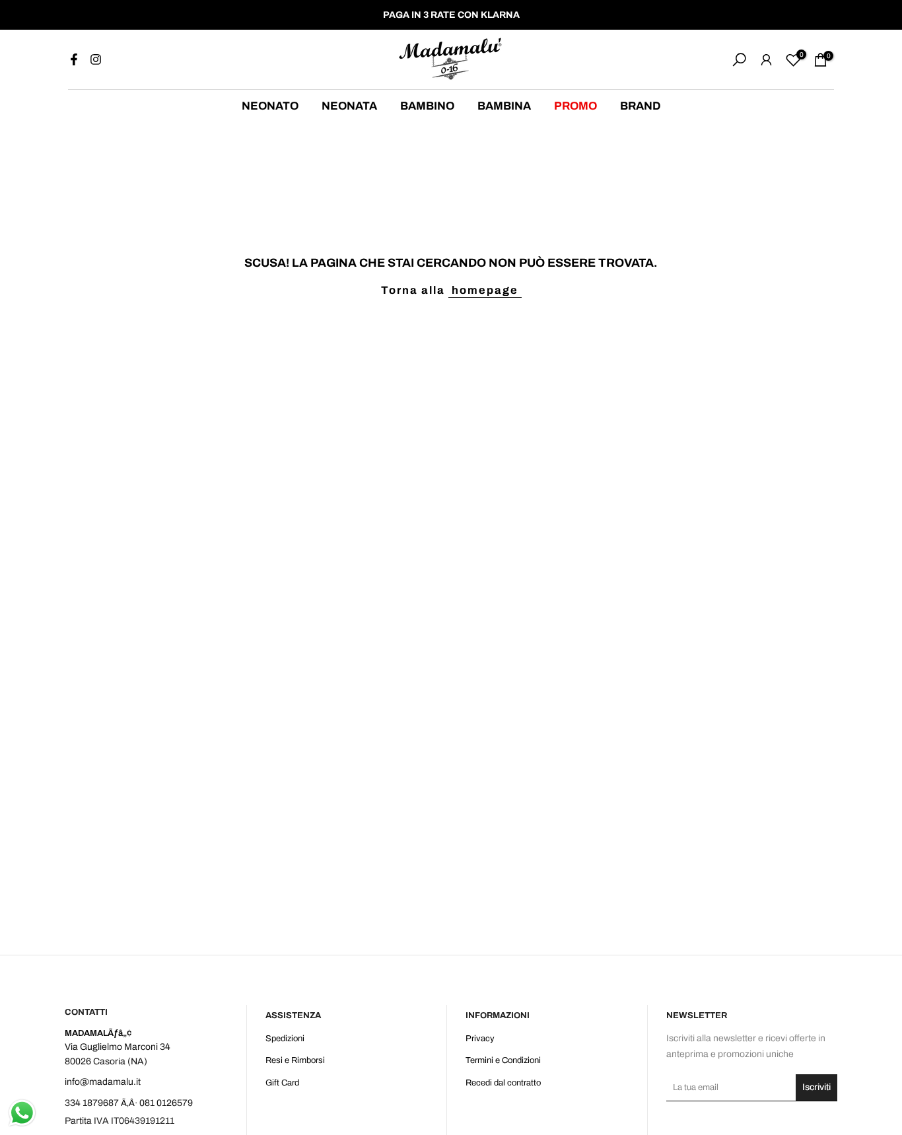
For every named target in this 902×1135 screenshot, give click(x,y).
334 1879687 (92, 1103)
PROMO (575, 106)
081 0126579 (166, 1103)
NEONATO (270, 106)
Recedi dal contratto (503, 1082)
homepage (485, 290)
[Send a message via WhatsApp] (22, 1112)
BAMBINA (504, 106)
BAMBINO (427, 106)
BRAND (640, 106)
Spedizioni (284, 1038)
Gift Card (282, 1082)
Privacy (480, 1038)
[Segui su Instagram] (96, 59)
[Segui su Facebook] (74, 59)
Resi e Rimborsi (295, 1060)
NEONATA (349, 106)
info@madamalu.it (103, 1082)
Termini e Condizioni (503, 1060)
